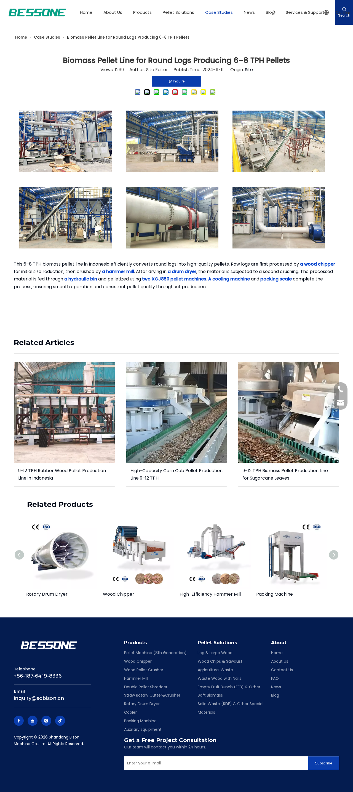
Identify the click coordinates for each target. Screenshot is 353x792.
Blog (270, 12)
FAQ (275, 678)
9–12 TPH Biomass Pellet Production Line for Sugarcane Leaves (285, 474)
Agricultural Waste (215, 670)
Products (142, 12)
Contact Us (282, 670)
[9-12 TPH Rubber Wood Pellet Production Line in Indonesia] (64, 412)
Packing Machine (274, 594)
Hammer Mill (136, 678)
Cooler (130, 712)
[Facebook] (19, 721)
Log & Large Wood (215, 652)
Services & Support (305, 12)
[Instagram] (46, 721)
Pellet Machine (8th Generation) (155, 652)
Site (249, 69)
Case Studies (219, 12)
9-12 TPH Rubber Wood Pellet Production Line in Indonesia (62, 474)
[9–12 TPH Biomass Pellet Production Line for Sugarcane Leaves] (288, 412)
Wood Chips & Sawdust (220, 661)
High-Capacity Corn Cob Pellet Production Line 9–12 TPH (176, 474)
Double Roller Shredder (145, 687)
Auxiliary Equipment (143, 729)
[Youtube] (33, 721)
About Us (112, 12)
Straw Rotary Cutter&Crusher (152, 695)
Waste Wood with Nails (219, 678)
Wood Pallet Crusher (143, 670)
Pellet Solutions (178, 12)
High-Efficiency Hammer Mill (210, 594)
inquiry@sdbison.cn (39, 698)
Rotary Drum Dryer (47, 594)
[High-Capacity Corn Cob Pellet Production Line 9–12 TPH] (176, 412)
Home (86, 12)
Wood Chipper (118, 594)
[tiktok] (60, 721)
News (249, 12)
